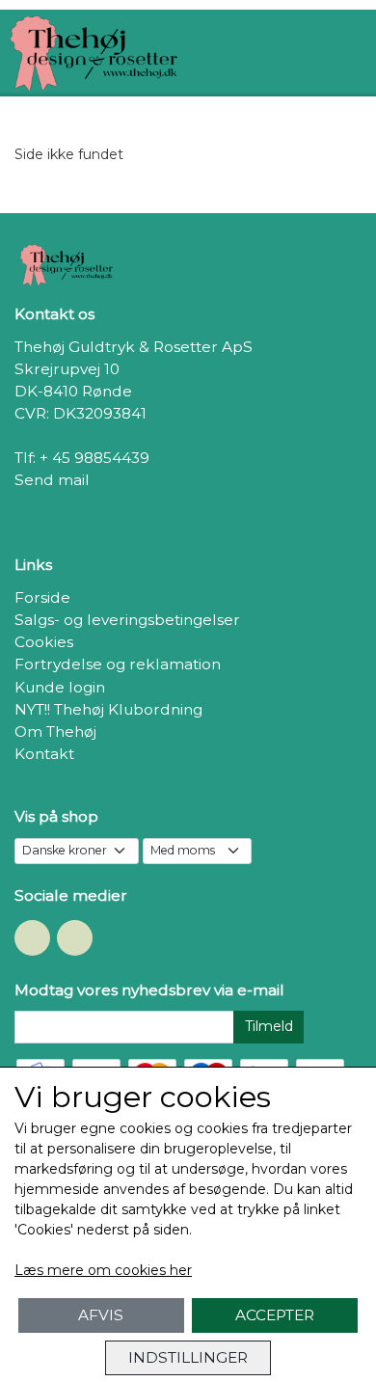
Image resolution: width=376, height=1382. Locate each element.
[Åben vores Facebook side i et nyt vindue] (32, 938)
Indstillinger (188, 1357)
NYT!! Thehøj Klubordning (108, 709)
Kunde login (59, 687)
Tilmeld (269, 1026)
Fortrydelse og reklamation (117, 664)
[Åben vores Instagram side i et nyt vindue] (75, 938)
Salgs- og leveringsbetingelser (127, 619)
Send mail (52, 480)
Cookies (43, 642)
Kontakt (44, 754)
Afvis (100, 1315)
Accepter (274, 1315)
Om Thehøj (55, 731)
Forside (42, 597)
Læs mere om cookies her (103, 1270)
